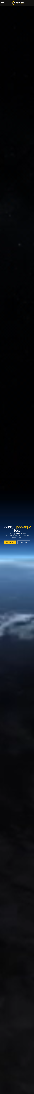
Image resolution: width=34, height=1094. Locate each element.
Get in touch (10, 542)
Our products (23, 542)
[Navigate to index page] (18, 3)
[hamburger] (2, 3)
